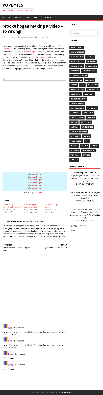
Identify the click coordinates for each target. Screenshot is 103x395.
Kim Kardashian (77, 103)
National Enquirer (79, 132)
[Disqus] (35, 289)
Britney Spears (77, 61)
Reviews (74, 146)
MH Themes (66, 392)
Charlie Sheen (77, 66)
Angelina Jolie (77, 57)
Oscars (87, 136)
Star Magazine (88, 150)
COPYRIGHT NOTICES (78, 226)
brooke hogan (30, 51)
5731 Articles (40, 221)
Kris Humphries (77, 108)
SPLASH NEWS (39, 192)
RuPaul (95, 146)
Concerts (75, 71)
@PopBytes (60, 236)
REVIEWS (18, 18)
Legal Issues (88, 113)
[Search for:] (85, 33)
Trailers (86, 155)
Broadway (91, 61)
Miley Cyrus (86, 122)
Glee (82, 85)
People (40, 37)
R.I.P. (87, 141)
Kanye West (76, 94)
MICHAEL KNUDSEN (26, 37)
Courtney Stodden (79, 75)
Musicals (74, 127)
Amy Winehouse (77, 52)
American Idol (77, 47)
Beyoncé (90, 57)
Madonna (91, 118)
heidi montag (38, 57)
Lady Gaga (75, 113)
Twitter (74, 160)
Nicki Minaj (75, 136)
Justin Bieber (92, 90)
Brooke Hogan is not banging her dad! (32, 205)
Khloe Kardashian (78, 99)
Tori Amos (75, 155)
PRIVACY (72, 230)
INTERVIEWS (6, 18)
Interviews (92, 85)
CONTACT (47, 18)
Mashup (74, 122)
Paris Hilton (76, 141)
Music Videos (87, 127)
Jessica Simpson (77, 90)
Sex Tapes (75, 150)
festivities (7, 48)
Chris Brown (91, 66)
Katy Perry (88, 94)
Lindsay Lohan (77, 118)
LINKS (28, 18)
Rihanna (84, 146)
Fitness (74, 85)
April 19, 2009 (11, 37)
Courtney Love (89, 71)
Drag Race (89, 80)
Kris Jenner (92, 108)
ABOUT (37, 18)
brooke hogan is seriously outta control (12, 205)
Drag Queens (76, 80)
